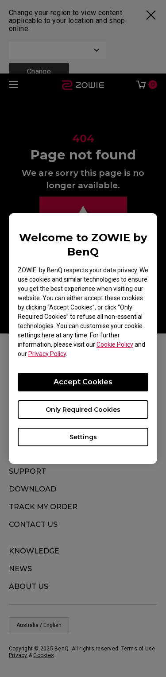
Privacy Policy (47, 353)
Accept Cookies (83, 382)
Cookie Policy (115, 344)
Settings (83, 437)
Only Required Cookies (83, 410)
